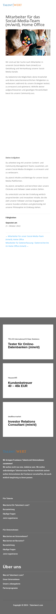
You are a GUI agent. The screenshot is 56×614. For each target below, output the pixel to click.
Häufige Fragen (9, 514)
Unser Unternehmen (11, 579)
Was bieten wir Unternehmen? (15, 536)
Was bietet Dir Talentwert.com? (16, 505)
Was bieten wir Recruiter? (13, 541)
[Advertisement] (28, 126)
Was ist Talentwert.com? (13, 575)
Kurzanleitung (9, 509)
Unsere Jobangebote (11, 584)
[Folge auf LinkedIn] (9, 485)
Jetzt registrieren (10, 518)
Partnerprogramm (10, 588)
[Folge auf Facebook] (4, 485)
